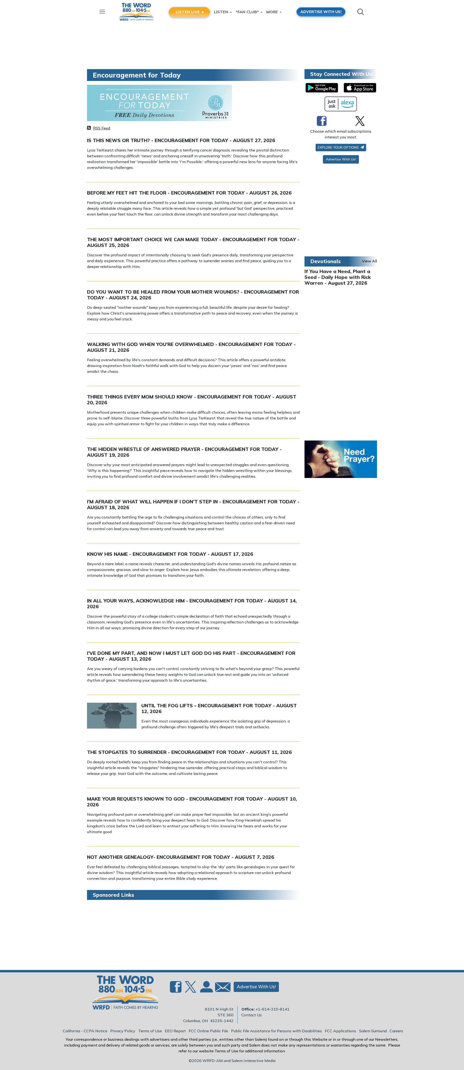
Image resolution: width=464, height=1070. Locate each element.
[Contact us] (221, 988)
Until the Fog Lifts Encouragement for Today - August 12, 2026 (219, 708)
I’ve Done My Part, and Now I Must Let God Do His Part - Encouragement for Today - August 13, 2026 (191, 656)
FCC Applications (340, 1030)
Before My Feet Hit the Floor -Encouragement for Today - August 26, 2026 (189, 193)
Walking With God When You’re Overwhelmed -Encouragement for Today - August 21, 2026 (191, 347)
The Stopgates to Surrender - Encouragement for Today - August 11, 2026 (189, 752)
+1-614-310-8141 (272, 1009)
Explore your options (339, 147)
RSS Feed (101, 128)
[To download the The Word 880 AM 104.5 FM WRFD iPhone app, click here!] (360, 88)
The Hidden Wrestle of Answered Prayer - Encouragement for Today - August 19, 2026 (184, 452)
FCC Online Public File (208, 1030)
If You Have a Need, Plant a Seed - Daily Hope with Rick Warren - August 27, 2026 (337, 277)
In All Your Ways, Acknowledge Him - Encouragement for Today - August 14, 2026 (192, 603)
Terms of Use (150, 1030)
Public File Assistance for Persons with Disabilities (276, 1030)
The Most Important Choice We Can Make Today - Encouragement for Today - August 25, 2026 (193, 242)
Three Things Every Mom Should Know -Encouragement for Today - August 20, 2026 (191, 399)
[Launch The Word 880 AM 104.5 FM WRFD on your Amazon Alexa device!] (341, 103)
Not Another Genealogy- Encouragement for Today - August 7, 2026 (180, 857)
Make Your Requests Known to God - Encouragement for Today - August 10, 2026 (192, 802)
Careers (396, 1030)
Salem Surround (373, 1030)
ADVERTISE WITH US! (320, 11)
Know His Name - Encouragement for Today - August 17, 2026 (170, 554)
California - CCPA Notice (85, 1030)
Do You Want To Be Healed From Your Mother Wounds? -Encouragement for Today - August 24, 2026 (193, 295)
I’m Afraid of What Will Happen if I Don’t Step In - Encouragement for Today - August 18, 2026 (193, 504)
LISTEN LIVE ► (190, 11)
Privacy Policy (122, 1030)
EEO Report (175, 1030)
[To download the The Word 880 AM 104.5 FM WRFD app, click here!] (321, 88)
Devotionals (325, 261)
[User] (206, 989)
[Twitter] (360, 120)
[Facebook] (321, 120)
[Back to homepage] (123, 994)
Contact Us (251, 1014)
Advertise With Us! (341, 159)
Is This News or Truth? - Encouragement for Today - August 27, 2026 (181, 140)
